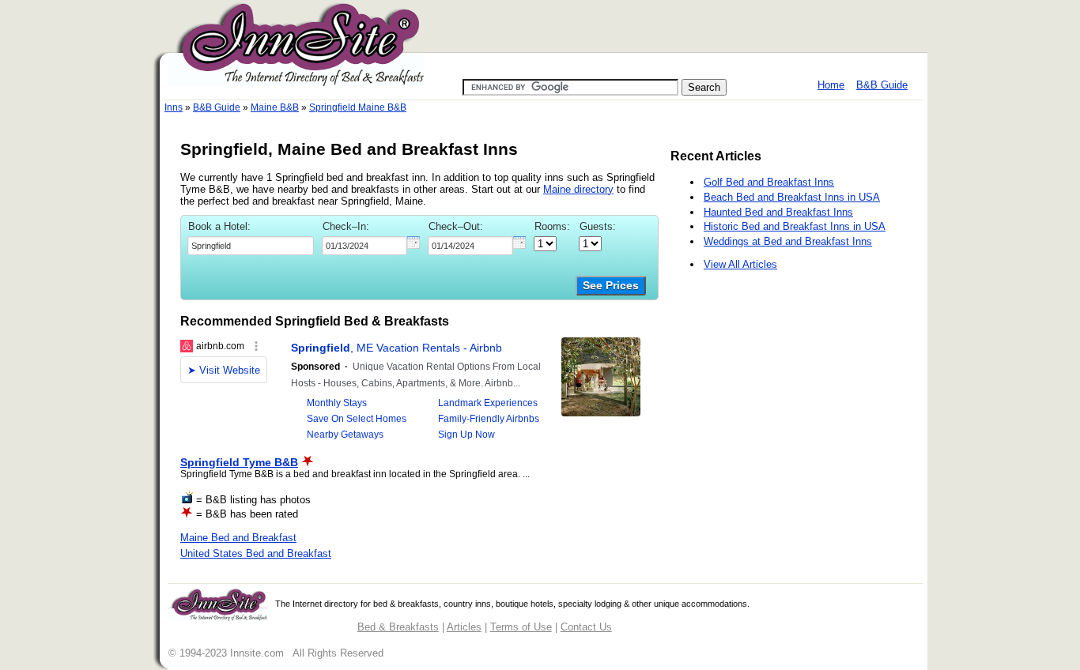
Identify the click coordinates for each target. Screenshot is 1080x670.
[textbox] (250, 245)
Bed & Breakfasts (398, 627)
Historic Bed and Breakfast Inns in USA (795, 226)
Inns (173, 107)
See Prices (611, 286)
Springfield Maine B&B (357, 107)
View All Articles (740, 264)
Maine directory (578, 189)
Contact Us (586, 627)
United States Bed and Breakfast (255, 553)
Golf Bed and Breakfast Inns (769, 182)
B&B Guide (882, 85)
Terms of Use (521, 627)
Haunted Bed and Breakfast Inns (778, 212)
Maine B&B (275, 107)
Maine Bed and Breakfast (238, 538)
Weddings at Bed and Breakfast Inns (788, 241)
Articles (464, 627)
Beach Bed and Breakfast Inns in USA (792, 197)
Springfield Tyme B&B (239, 462)
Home (831, 85)
